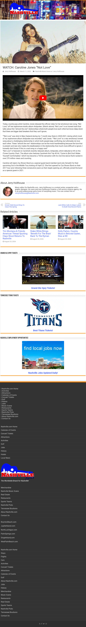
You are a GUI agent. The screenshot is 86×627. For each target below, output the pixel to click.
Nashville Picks (8, 412)
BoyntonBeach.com (8, 522)
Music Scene (7, 406)
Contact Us (6, 418)
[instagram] (46, 623)
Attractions (6, 393)
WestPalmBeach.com (9, 542)
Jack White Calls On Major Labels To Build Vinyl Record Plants (69, 205)
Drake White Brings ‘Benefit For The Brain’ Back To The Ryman (40, 233)
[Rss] (40, 623)
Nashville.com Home (10, 389)
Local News (5, 458)
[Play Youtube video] (43, 98)
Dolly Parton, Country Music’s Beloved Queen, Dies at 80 (69, 233)
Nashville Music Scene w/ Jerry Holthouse (49, 71)
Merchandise (6, 488)
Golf (3, 399)
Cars (2, 560)
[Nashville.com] (43, 10)
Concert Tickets (8, 397)
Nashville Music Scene (10, 491)
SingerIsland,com (8, 538)
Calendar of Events (9, 395)
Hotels (3, 454)
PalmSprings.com (8, 534)
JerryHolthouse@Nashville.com (27, 193)
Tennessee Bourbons (10, 414)
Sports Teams (7, 410)
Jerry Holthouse (10, 71)
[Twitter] (44, 623)
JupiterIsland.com (8, 526)
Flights (3, 557)
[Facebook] (41, 623)
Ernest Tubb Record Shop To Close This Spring (14, 205)
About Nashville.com (10, 416)
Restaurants (6, 408)
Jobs (4, 404)
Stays (3, 553)
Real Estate (5, 495)
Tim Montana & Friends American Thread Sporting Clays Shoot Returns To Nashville (15, 235)
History (4, 401)
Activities (5, 391)
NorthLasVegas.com (9, 530)
